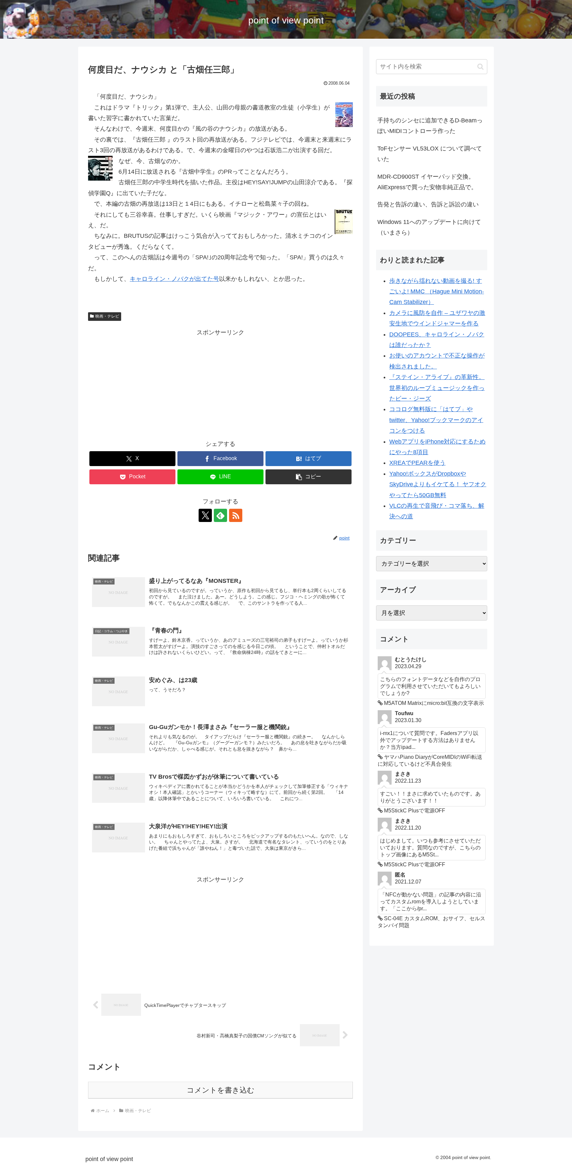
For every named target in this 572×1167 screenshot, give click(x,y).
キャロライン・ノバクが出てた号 (174, 279)
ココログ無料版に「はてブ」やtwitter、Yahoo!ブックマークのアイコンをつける (436, 420)
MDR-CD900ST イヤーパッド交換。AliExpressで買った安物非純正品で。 (427, 182)
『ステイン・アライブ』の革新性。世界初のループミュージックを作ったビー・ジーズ (437, 388)
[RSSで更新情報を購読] (235, 515)
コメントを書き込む (221, 1090)
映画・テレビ (107, 316)
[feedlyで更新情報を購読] (220, 515)
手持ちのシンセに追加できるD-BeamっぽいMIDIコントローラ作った (430, 125)
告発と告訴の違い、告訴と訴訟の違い (428, 204)
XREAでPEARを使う (417, 462)
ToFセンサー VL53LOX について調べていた (429, 153)
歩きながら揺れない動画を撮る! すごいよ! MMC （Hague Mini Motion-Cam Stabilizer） (436, 292)
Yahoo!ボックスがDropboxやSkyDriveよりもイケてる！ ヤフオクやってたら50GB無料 (437, 484)
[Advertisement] (220, 384)
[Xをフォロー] (205, 515)
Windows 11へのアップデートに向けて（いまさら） (429, 227)
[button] (308, 476)
